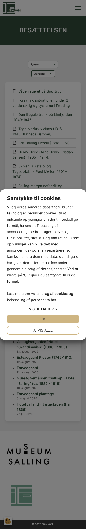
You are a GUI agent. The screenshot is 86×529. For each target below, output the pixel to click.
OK (43, 319)
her (53, 300)
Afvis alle (43, 330)
